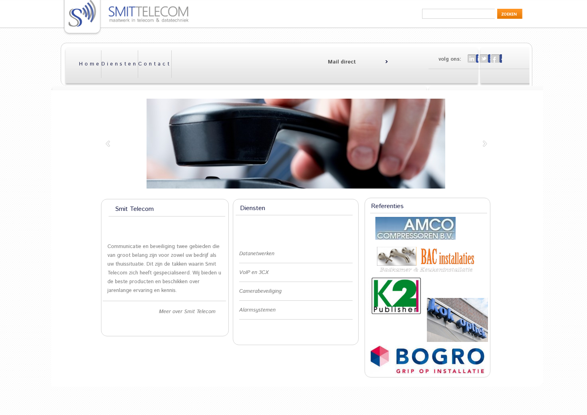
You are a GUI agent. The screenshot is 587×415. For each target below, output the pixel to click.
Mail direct (342, 62)
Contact (154, 64)
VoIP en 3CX (253, 272)
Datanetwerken (256, 254)
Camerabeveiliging (260, 291)
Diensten (119, 64)
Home (90, 64)
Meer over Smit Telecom (187, 312)
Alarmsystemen (257, 310)
